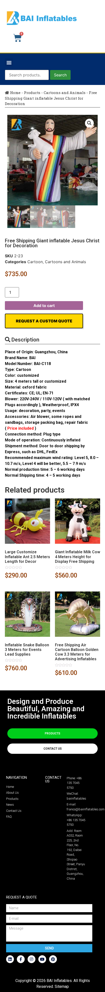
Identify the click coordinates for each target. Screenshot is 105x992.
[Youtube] (42, 959)
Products (32, 92)
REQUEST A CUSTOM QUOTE (44, 321)
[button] (9, 62)
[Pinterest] (53, 959)
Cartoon (35, 261)
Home (15, 92)
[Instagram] (31, 959)
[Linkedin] (10, 959)
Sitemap (62, 986)
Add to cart (44, 305)
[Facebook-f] (21, 959)
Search (60, 74)
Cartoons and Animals (64, 92)
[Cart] (17, 38)
